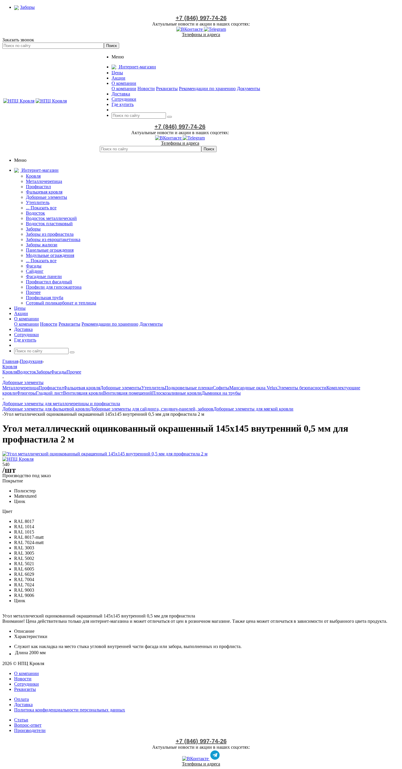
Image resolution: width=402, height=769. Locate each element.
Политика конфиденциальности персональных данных (69, 709)
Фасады (33, 265)
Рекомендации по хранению (207, 88)
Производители (30, 730)
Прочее (33, 292)
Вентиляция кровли (83, 393)
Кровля (33, 176)
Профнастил (38, 186)
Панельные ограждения (50, 250)
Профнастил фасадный (49, 281)
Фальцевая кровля (44, 191)
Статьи (21, 719)
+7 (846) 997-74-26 (201, 18)
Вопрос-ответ (27, 725)
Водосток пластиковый (49, 223)
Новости (146, 88)
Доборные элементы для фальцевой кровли (46, 408)
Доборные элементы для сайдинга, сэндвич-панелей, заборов (151, 408)
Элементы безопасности (302, 387)
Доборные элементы (46, 197)
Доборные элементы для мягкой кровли (253, 408)
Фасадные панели (44, 276)
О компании (124, 88)
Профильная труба (44, 297)
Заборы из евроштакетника (53, 239)
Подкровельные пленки (189, 387)
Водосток (35, 213)
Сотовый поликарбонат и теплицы (61, 302)
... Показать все (41, 207)
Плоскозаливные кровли (177, 393)
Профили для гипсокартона (54, 287)
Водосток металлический (51, 218)
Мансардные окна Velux (253, 387)
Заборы (33, 228)
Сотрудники (26, 684)
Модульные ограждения (50, 255)
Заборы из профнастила (50, 234)
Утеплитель (37, 202)
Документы (248, 88)
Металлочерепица (44, 181)
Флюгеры (26, 393)
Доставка (23, 704)
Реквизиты (167, 88)
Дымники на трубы (221, 393)
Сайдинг (35, 271)
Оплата (21, 699)
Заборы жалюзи (41, 244)
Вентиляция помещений (127, 393)
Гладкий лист (49, 393)
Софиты (221, 387)
